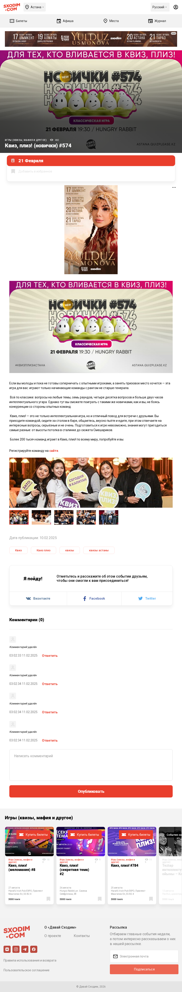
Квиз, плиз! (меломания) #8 (21, 867)
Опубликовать (91, 791)
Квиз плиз (43, 550)
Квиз (18, 550)
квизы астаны (99, 550)
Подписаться (144, 969)
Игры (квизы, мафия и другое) (26, 140)
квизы (69, 550)
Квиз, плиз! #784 (124, 865)
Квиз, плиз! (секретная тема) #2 (74, 869)
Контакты (82, 936)
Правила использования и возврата (30, 960)
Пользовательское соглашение (26, 970)
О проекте (52, 936)
